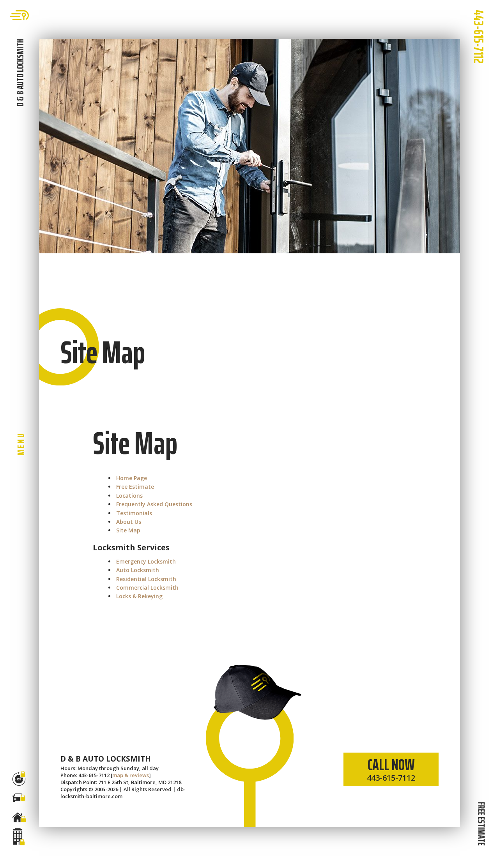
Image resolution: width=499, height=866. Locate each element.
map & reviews (130, 775)
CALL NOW (391, 768)
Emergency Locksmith (146, 561)
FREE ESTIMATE (481, 823)
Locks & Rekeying (139, 596)
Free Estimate (135, 486)
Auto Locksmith (137, 570)
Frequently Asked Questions (154, 504)
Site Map (128, 530)
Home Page (131, 478)
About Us (128, 521)
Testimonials (134, 513)
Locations (129, 495)
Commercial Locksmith (147, 587)
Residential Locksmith (146, 579)
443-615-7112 (478, 37)
